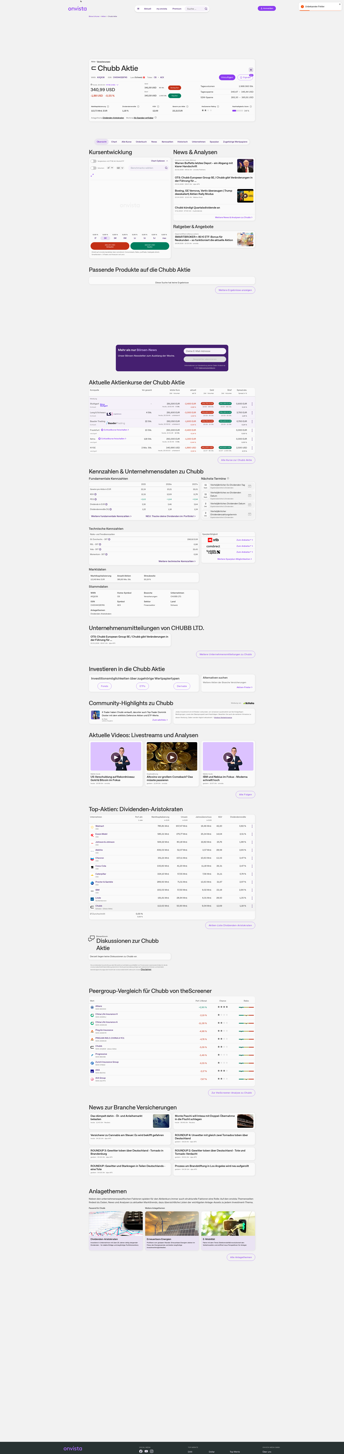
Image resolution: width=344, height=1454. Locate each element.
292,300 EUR (225, 403)
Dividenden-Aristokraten (113, 118)
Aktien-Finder (244, 687)
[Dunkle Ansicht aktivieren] (81, 1)
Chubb (98, 905)
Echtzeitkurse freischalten (115, 430)
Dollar (212, 1451)
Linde (98, 897)
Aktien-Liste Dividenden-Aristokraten (230, 925)
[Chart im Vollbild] (92, 175)
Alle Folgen (245, 794)
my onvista (162, 8)
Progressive (101, 1054)
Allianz (98, 1006)
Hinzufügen (227, 77)
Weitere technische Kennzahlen (176, 561)
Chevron (99, 857)
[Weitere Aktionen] (252, 404)
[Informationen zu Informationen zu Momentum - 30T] (106, 554)
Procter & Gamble (104, 881)
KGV (154, 106)
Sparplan (214, 141)
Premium (177, 8)
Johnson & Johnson (104, 842)
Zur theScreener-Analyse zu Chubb (232, 1092)
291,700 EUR (207, 403)
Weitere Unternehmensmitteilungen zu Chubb (226, 654)
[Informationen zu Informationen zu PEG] (95, 499)
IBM (97, 889)
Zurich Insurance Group (107, 1062)
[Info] (108, 106)
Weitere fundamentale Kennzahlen (110, 516)
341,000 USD (207, 447)
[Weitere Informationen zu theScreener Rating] (207, 110)
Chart (114, 141)
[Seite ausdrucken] (251, 70)
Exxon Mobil (101, 834)
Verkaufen (174, 87)
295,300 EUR (225, 412)
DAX (190, 1451)
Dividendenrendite (129, 106)
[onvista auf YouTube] (146, 1452)
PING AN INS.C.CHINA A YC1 (109, 1038)
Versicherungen (103, 61)
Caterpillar (100, 873)
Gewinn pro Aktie (178, 106)
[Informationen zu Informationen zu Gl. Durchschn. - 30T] (109, 539)
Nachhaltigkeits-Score (240, 106)
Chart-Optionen (158, 161)
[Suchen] (206, 8)
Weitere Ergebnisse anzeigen (235, 290)
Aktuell (147, 8)
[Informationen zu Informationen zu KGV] (95, 494)
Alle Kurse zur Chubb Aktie (236, 460)
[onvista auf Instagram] (151, 1452)
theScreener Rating (209, 106)
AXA (97, 1070)
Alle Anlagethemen (241, 1257)
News (154, 141)
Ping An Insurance (104, 1030)
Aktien (103, 16)
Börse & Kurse (94, 16)
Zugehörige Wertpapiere (235, 141)
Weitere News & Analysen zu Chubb (233, 217)
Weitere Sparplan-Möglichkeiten (233, 559)
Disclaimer (146, 969)
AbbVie (99, 850)
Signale (247, 77)
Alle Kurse (127, 141)
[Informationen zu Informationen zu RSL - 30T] (100, 544)
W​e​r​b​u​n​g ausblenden (195, 36)
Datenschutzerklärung (207, 368)
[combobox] (148, 168)
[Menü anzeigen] (138, 9)
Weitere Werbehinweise (223, 717)
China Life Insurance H (106, 1014)
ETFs (142, 686)
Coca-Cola (100, 865)
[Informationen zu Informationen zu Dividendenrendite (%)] (110, 509)
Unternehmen (198, 141)
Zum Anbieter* (244, 540)
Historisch (182, 141)
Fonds (104, 686)
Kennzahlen (167, 141)
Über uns (266, 1451)
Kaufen (175, 95)
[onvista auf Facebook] (140, 1452)
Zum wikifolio (159, 719)
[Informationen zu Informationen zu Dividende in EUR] (106, 504)
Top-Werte (235, 1451)
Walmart (99, 826)
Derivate (182, 686)
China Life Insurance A (106, 1022)
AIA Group (100, 1077)
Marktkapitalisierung (98, 106)
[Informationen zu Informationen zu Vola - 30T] (100, 549)
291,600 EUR (207, 412)
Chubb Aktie (112, 16)
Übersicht (102, 141)
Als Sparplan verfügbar (143, 118)
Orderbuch (141, 141)
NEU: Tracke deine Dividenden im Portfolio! (170, 516)
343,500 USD (225, 447)
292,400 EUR (225, 421)
